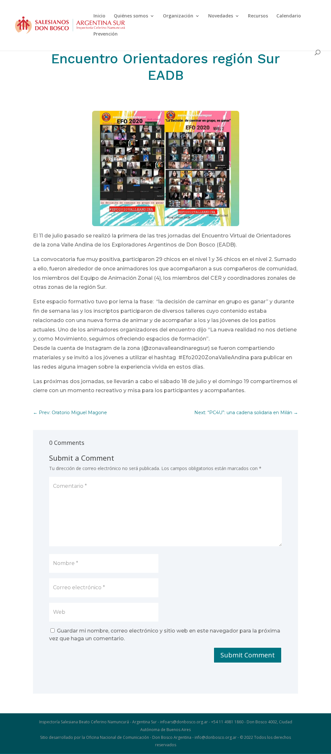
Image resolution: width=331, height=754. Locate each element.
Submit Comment (247, 655)
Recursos (258, 16)
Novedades (220, 16)
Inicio (99, 16)
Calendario (288, 16)
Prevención (105, 34)
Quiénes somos (131, 16)
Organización (178, 16)
